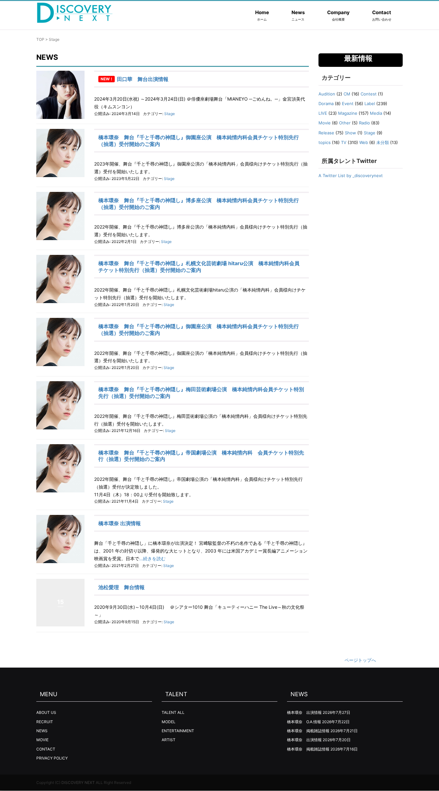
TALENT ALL (173, 712)
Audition (326, 93)
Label (369, 103)
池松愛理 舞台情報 (121, 587)
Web (363, 142)
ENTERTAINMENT (178, 730)
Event (348, 103)
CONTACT (45, 749)
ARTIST (168, 739)
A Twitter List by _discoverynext (350, 175)
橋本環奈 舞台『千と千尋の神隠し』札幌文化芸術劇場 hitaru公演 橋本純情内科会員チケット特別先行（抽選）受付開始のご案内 (199, 266)
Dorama (326, 103)
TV (343, 142)
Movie (324, 122)
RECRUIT (44, 721)
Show (350, 132)
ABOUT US (46, 712)
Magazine (347, 113)
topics (324, 142)
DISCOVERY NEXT (78, 782)
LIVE (322, 113)
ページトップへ (360, 660)
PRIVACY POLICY (52, 758)
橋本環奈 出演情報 (119, 523)
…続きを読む (152, 558)
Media (376, 113)
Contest (369, 93)
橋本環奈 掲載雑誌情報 (308, 730)
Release (326, 132)
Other (345, 122)
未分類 (382, 142)
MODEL (168, 721)
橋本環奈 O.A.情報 (304, 721)
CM (347, 93)
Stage (169, 113)
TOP (40, 39)
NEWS (42, 730)
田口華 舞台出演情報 (142, 79)
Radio (364, 122)
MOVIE (42, 739)
